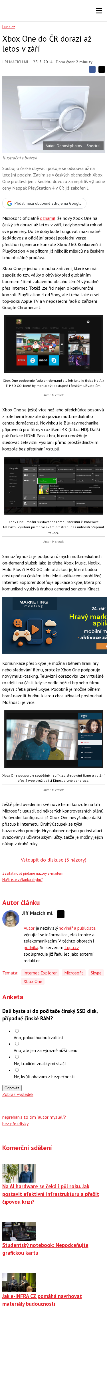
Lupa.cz (8, 26)
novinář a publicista (77, 928)
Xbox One (32, 981)
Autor (29, 928)
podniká (31, 947)
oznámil (47, 218)
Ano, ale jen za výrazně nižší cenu (45, 1050)
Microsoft (73, 973)
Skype (96, 973)
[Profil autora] (10, 918)
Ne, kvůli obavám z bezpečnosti (44, 1076)
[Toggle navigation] (99, 11)
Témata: (10, 973)
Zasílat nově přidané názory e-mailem (32, 873)
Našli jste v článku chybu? (22, 879)
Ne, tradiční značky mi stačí (40, 1063)
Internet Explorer (40, 973)
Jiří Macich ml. (16, 61)
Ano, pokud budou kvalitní (38, 1037)
